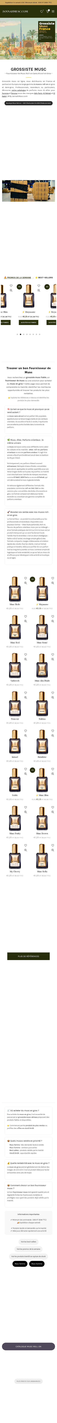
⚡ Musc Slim (42, 795)
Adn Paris (38, 93)
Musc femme (15, 1145)
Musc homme (15, 1148)
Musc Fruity (14, 833)
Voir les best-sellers (28, 1242)
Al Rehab (47, 93)
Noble (15, 795)
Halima (42, 719)
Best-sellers (14, 1150)
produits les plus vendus (35, 1125)
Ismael (15, 757)
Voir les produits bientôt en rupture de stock (28, 1256)
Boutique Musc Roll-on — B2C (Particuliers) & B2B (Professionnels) (28, 103)
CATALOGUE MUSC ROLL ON (28, 1346)
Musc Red (14, 642)
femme (14, 93)
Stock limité (14, 1153)
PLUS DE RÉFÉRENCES (28, 956)
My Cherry (15, 871)
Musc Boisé (42, 642)
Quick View (11, 290)
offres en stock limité (25, 1128)
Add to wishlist (11, 285)
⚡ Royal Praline (28, 312)
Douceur (15, 719)
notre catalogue (19, 90)
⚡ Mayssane (42, 604)
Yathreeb (15, 680)
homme (5, 93)
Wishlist (43, 10)
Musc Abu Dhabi (42, 680)
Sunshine (42, 757)
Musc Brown (42, 833)
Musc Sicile (15, 604)
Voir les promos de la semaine (28, 1249)
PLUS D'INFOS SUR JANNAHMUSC (28, 1381)
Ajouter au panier (28, 322)
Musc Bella (42, 871)
